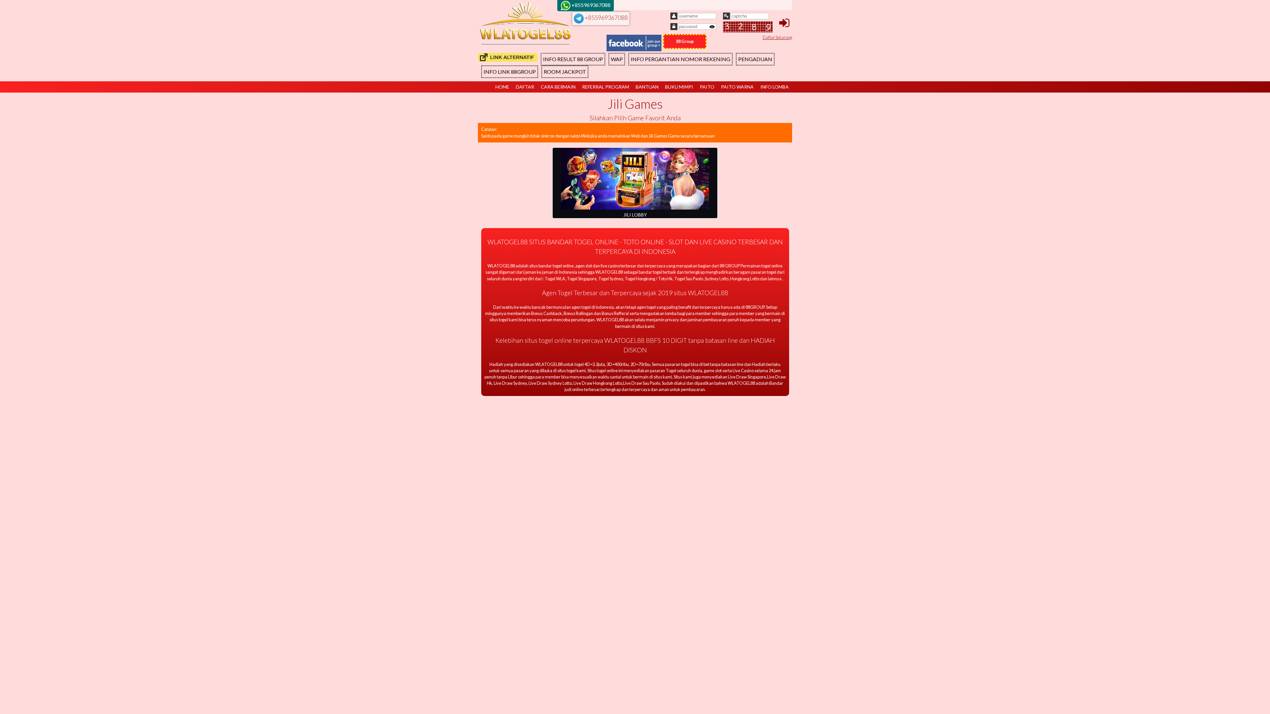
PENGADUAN (755, 59)
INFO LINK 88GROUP (510, 71)
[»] (507, 57)
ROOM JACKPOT (565, 71)
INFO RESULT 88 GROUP (573, 59)
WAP (617, 59)
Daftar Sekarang (777, 37)
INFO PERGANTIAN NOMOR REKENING (680, 59)
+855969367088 (606, 17)
